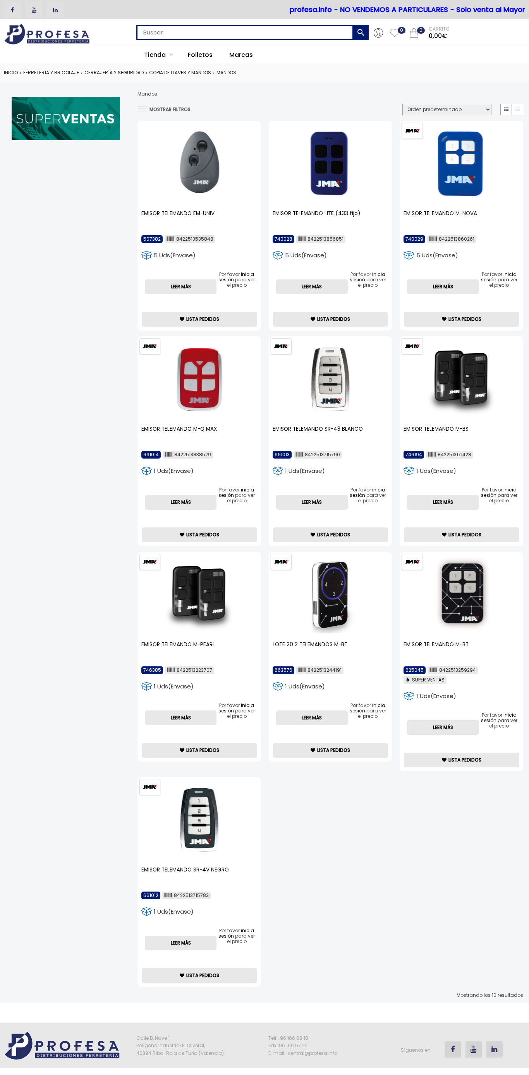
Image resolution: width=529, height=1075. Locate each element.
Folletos (200, 54)
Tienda (155, 54)
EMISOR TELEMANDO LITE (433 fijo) (316, 213)
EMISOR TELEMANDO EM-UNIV (178, 213)
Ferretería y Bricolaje (51, 72)
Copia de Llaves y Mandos (180, 72)
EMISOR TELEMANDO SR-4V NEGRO (185, 869)
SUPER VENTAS (428, 679)
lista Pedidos (202, 319)
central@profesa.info (312, 1053)
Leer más (181, 286)
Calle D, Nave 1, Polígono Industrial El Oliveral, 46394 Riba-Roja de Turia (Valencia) (180, 1045)
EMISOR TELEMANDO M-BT (436, 644)
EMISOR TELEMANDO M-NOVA (440, 213)
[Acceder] (378, 32)
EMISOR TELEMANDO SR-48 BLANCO (318, 429)
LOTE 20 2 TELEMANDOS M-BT (310, 644)
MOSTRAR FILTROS (170, 109)
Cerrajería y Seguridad (114, 72)
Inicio (11, 72)
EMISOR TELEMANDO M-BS (436, 429)
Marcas (241, 54)
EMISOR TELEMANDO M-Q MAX (179, 429)
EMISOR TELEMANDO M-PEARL (178, 644)
